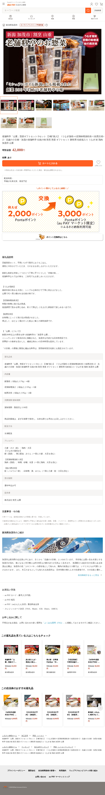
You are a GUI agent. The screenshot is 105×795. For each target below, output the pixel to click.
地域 (52, 18)
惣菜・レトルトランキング (63, 747)
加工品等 (24, 736)
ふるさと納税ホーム (9, 736)
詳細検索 (97, 10)
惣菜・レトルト (38, 736)
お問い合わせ (40, 777)
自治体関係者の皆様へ (47, 771)
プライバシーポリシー (16, 771)
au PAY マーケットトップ (59, 777)
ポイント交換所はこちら (56, 237)
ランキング (31, 18)
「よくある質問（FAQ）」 (53, 623)
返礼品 (10, 18)
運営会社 (31, 771)
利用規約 (62, 771)
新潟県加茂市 (12, 25)
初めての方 (94, 18)
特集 (73, 18)
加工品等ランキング (41, 747)
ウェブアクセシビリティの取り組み (83, 771)
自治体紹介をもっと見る (88, 575)
